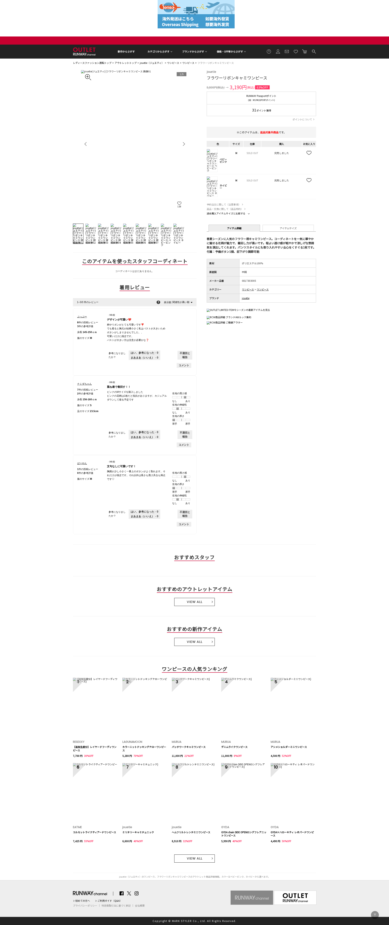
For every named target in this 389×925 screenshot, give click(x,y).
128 (179, 206)
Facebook (121, 893)
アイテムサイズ (288, 228)
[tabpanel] (134, 143)
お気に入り (295, 51)
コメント (184, 365)
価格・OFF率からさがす (230, 51)
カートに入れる (304, 51)
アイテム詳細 (234, 228)
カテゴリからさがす (158, 51)
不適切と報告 (185, 355)
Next (183, 144)
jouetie (211, 72)
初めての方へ (82, 900)
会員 (278, 51)
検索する (313, 51)
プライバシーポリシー (85, 905)
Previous (86, 144)
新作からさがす (126, 51)
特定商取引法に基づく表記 (116, 905)
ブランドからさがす (193, 51)
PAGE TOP (375, 915)
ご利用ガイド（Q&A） (109, 900)
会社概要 (140, 905)
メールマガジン (286, 51)
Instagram (136, 893)
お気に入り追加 (309, 153)
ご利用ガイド (269, 51)
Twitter (129, 893)
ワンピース (173, 62)
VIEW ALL (194, 602)
